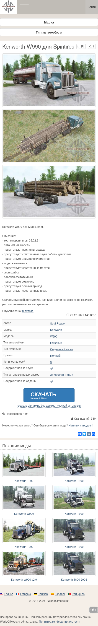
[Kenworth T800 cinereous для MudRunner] (24, 464)
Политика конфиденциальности (59, 621)
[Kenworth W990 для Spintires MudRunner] (49, 80)
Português (78, 594)
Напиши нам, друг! (81, 425)
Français (25, 594)
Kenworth (56, 330)
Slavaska (28, 311)
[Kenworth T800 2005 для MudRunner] (74, 563)
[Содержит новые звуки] (51, 368)
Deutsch (43, 594)
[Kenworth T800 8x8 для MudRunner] (24, 530)
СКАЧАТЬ (43, 395)
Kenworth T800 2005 (74, 579)
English (8, 594)
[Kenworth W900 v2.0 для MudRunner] (24, 563)
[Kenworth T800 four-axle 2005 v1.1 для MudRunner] (74, 497)
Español (60, 594)
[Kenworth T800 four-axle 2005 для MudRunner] (74, 530)
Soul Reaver (58, 323)
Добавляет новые (61, 375)
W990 (53, 336)
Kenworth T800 (24, 481)
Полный (55, 355)
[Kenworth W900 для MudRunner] (24, 497)
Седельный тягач (61, 349)
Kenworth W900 (24, 513)
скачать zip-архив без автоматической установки (49, 405)
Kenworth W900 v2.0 (24, 579)
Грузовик (56, 343)
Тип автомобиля (49, 32)
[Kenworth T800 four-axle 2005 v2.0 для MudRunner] (74, 464)
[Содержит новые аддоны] (51, 381)
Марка (49, 22)
